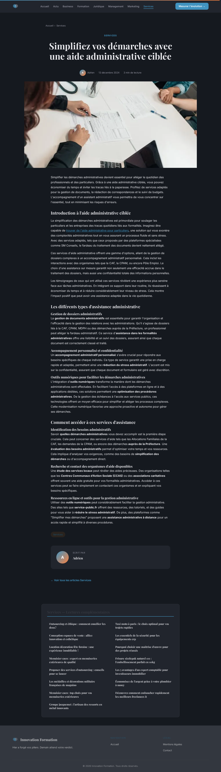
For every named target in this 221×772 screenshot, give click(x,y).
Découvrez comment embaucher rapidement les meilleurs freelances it (142, 694)
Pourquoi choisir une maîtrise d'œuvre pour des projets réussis (141, 648)
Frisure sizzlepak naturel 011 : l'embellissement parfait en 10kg (135, 660)
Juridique (98, 6)
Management (115, 6)
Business (68, 6)
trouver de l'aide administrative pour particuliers (97, 230)
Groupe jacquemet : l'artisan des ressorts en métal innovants (75, 706)
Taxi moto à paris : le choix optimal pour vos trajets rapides (142, 625)
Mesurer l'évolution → (192, 6)
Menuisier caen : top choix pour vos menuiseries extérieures (70, 694)
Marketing (133, 6)
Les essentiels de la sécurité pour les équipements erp (137, 637)
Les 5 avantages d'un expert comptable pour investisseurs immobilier (141, 671)
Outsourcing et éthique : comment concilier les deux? (77, 625)
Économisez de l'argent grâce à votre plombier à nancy (143, 683)
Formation (83, 6)
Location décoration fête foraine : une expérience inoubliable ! (71, 648)
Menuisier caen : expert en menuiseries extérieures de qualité (73, 660)
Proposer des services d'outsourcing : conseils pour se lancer (76, 671)
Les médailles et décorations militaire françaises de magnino (72, 683)
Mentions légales (172, 744)
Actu (56, 6)
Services (148, 6)
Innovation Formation (38, 739)
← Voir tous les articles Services (71, 580)
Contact (167, 750)
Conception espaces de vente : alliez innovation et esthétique (70, 637)
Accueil (44, 6)
